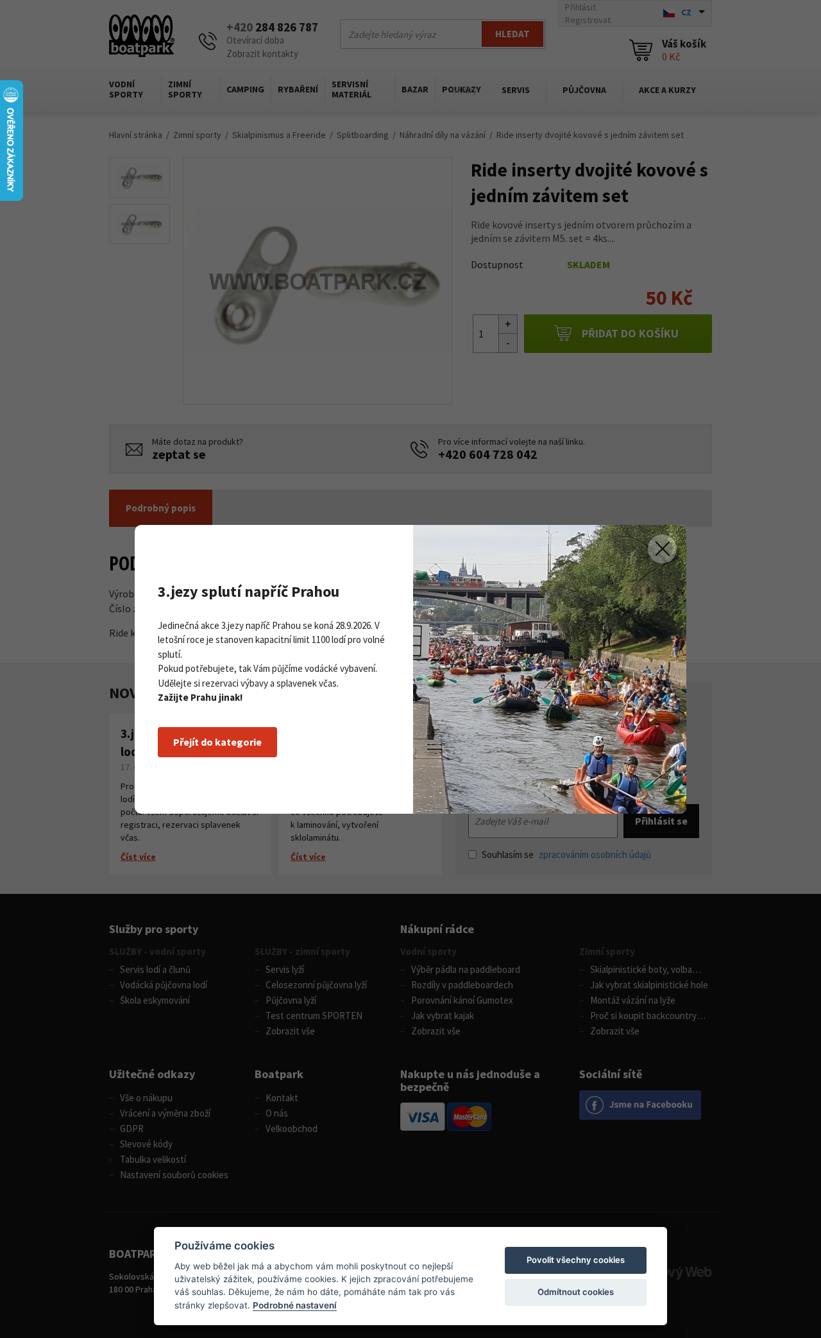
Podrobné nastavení (295, 1305)
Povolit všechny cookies (576, 1260)
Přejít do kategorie (217, 741)
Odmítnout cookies (575, 1292)
